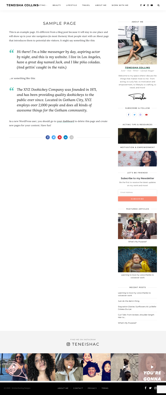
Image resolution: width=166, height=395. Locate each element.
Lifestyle (71, 5)
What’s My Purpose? (137, 241)
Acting (42, 5)
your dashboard (65, 121)
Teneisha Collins (22, 5)
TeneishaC (85, 344)
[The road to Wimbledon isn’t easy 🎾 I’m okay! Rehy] (14, 367)
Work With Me (120, 5)
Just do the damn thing (128, 301)
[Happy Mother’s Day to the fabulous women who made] (97, 367)
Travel (86, 5)
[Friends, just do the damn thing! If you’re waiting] (152, 367)
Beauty (57, 5)
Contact (78, 388)
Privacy (92, 388)
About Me (100, 5)
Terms (105, 388)
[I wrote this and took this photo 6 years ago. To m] (41, 367)
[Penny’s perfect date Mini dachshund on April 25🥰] (124, 367)
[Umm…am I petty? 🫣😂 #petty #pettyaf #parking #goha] (69, 367)
